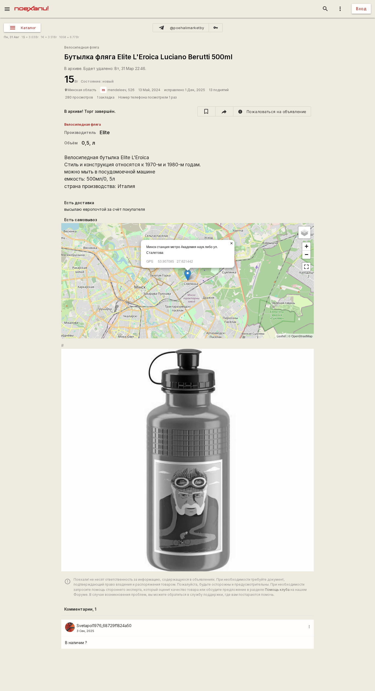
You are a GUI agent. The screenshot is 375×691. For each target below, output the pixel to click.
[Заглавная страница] (31, 4)
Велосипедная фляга (81, 47)
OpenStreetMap (301, 336)
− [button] (306, 254)
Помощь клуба (277, 590)
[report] (272, 111)
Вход (361, 8)
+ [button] (306, 246)
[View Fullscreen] (306, 267)
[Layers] (304, 232)
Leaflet (281, 336)
